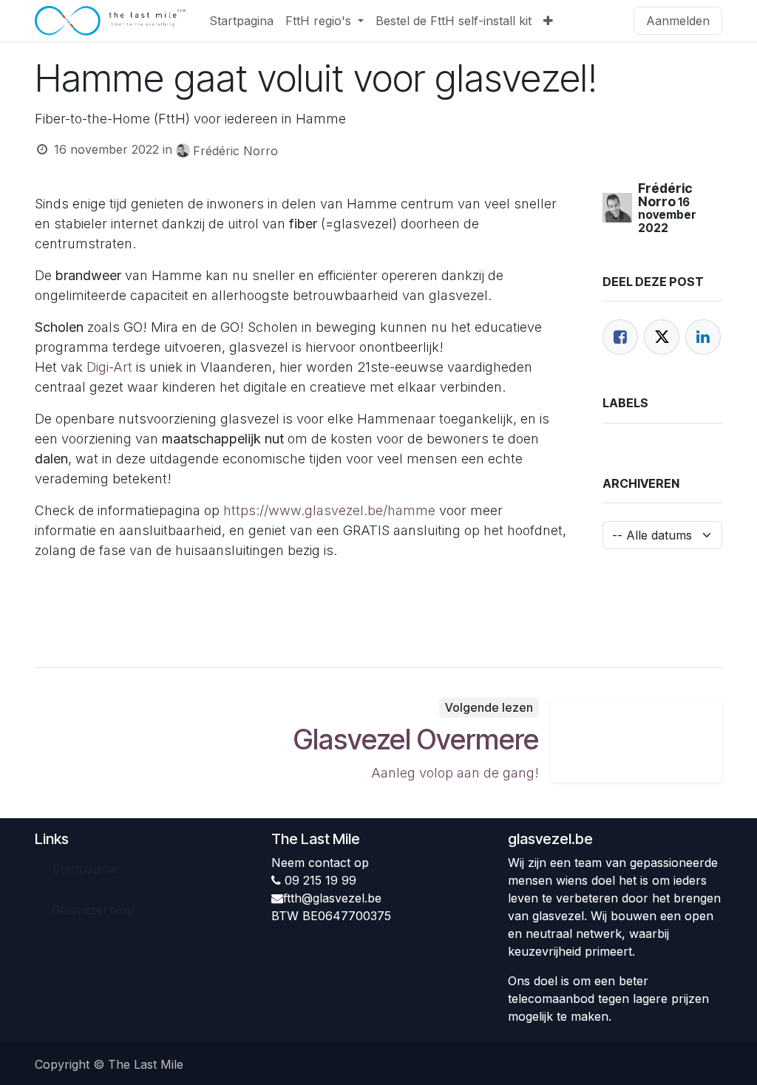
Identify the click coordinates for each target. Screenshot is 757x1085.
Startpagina (84, 868)
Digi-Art (109, 367)
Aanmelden (678, 20)
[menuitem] (241, 20)
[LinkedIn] (703, 337)
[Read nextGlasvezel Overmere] (637, 740)
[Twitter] (661, 337)
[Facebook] (620, 337)
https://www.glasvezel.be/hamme (329, 510)
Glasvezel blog (93, 909)
